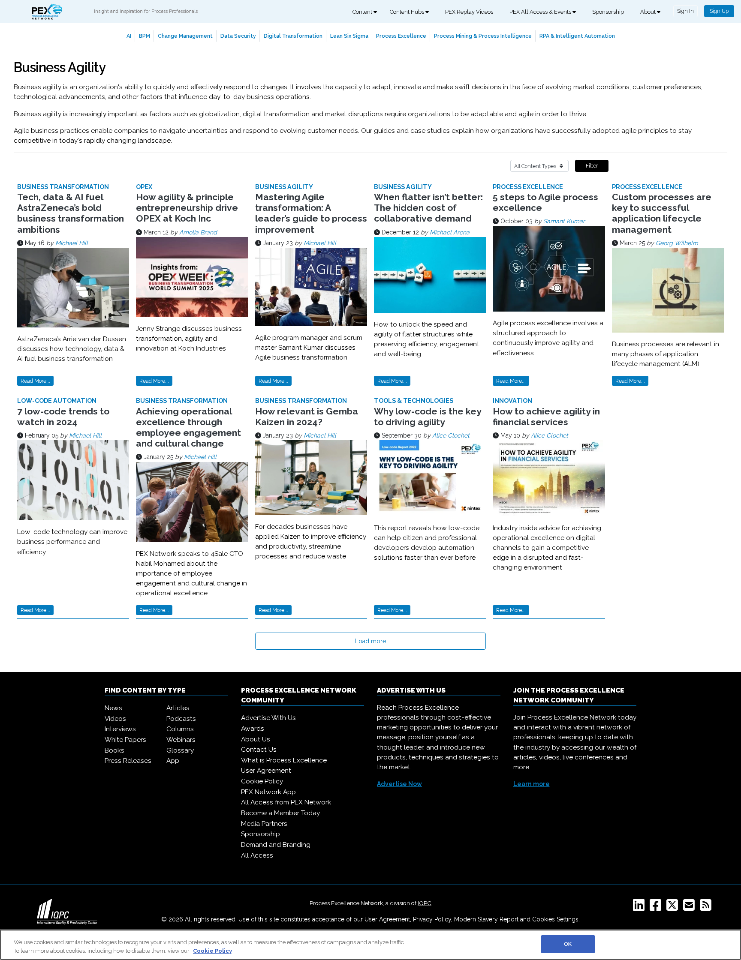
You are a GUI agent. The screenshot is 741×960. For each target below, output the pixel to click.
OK (568, 944)
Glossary (180, 750)
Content (363, 12)
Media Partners (264, 824)
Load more (370, 641)
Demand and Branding (275, 845)
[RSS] (707, 908)
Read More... (35, 381)
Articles (178, 708)
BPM (144, 36)
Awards (252, 728)
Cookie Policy (262, 781)
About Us (255, 739)
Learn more (531, 783)
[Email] (690, 908)
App (172, 761)
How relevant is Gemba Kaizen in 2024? (306, 416)
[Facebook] (657, 908)
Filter (592, 165)
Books (114, 750)
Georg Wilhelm (677, 243)
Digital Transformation (293, 36)
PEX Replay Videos (469, 12)
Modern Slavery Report (486, 919)
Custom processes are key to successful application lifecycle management (661, 213)
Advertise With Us (268, 718)
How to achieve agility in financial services (546, 416)
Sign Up (719, 11)
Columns (180, 729)
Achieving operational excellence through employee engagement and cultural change (188, 427)
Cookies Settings (555, 919)
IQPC (424, 903)
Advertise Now (399, 783)
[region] (370, 945)
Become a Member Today (280, 813)
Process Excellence (401, 36)
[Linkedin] (640, 908)
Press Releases (128, 761)
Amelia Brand (198, 232)
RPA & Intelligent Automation (577, 36)
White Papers (125, 740)
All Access (257, 855)
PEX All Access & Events (540, 12)
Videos (115, 719)
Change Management (185, 36)
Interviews (120, 729)
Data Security (238, 36)
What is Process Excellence (284, 760)
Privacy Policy (432, 919)
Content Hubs (407, 12)
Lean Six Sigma (349, 36)
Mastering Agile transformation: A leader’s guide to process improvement (311, 213)
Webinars (181, 740)
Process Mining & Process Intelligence (483, 36)
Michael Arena (450, 232)
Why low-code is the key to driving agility (427, 416)
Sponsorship (608, 12)
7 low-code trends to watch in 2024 (63, 416)
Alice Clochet (451, 435)
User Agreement (266, 770)
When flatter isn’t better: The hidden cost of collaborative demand (428, 208)
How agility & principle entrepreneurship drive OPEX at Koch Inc (187, 208)
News (113, 708)
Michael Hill (71, 243)
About (648, 12)
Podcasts (181, 719)
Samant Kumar (564, 221)
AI (129, 36)
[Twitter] (673, 908)
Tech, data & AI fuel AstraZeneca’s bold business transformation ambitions (70, 213)
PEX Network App (268, 792)
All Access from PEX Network (286, 802)
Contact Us (259, 749)
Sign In (685, 11)
